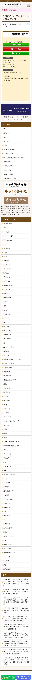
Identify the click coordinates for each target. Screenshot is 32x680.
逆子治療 (6, 322)
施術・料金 (6, 141)
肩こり (5, 227)
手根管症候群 (7, 277)
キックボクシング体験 (10, 178)
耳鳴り (5, 252)
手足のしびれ (7, 265)
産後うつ (6, 306)
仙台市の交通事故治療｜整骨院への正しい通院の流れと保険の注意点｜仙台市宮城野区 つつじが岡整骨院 (15, 627)
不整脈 (5, 478)
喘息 (4, 462)
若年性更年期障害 (8, 347)
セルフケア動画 (8, 174)
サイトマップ (7, 170)
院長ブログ (6, 133)
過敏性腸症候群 (8, 297)
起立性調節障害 (8, 491)
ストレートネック (8, 536)
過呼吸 (5, 384)
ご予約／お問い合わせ (10, 166)
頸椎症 (5, 532)
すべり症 (6, 232)
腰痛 (4, 565)
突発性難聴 (6, 507)
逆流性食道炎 (7, 544)
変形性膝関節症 (8, 240)
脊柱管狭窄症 (7, 256)
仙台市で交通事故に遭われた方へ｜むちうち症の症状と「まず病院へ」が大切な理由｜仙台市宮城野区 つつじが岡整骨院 (15, 635)
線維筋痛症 (6, 569)
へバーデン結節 (8, 236)
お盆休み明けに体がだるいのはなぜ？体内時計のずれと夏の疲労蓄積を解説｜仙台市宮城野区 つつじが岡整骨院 (15, 651)
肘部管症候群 (7, 338)
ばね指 (5, 244)
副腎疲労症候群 (8, 367)
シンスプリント (8, 503)
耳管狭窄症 (6, 392)
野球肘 (5, 429)
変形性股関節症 (8, 499)
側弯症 (5, 293)
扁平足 (5, 343)
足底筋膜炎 (6, 248)
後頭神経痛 (6, 371)
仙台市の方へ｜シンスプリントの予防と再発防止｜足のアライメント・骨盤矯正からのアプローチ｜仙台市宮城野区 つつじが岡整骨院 (16, 661)
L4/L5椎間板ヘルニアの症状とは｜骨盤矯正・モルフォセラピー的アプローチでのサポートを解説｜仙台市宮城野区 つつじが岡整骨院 (16, 582)
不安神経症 (6, 388)
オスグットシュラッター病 (11, 421)
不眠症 (5, 519)
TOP (4, 129)
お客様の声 (6, 161)
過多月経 (6, 355)
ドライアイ (6, 408)
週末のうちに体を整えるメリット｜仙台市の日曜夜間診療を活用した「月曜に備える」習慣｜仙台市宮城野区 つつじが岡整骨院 (16, 601)
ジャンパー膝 (7, 417)
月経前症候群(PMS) (9, 474)
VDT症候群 (6, 425)
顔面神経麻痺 (7, 334)
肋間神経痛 (6, 524)
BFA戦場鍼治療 (8, 223)
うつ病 (5, 301)
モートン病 (6, 269)
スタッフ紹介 (7, 137)
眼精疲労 (6, 351)
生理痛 (5, 433)
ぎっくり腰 (6, 556)
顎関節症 (6, 273)
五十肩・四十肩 (8, 289)
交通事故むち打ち (8, 466)
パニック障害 (7, 548)
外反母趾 (6, 260)
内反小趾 (6, 396)
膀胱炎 (5, 449)
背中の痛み (6, 487)
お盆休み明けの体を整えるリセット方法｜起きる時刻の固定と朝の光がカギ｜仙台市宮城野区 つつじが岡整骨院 (15, 643)
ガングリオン (7, 330)
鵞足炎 (5, 404)
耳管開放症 (6, 413)
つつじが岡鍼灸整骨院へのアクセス (13, 157)
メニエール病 (7, 454)
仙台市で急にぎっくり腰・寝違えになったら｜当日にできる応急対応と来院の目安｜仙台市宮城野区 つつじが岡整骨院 (15, 618)
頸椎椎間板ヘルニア (9, 552)
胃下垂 (5, 437)
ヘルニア (6, 561)
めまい (5, 310)
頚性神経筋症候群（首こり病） (12, 359)
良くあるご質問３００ (10, 149)
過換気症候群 (7, 376)
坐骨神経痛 (6, 281)
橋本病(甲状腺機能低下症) (11, 445)
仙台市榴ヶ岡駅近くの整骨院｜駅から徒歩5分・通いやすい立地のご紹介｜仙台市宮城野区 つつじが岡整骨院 (15, 591)
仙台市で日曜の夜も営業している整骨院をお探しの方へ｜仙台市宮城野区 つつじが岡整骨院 (16, 610)
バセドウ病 (6, 482)
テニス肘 (6, 495)
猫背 (4, 511)
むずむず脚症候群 (8, 363)
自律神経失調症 (8, 285)
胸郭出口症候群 (8, 528)
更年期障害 (6, 515)
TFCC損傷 (6, 400)
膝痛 (4, 470)
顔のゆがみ (6, 318)
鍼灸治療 (6, 326)
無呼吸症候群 (7, 314)
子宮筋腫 (6, 458)
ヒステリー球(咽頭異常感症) (11, 441)
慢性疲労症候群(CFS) (9, 380)
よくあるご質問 (8, 153)
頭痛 (4, 540)
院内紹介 (6, 145)
